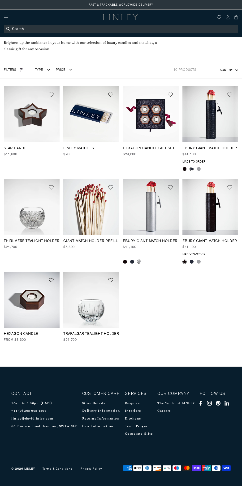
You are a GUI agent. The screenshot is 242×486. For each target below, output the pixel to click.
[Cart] (236, 17)
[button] (51, 94)
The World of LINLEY (176, 403)
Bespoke (132, 403)
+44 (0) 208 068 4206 (28, 411)
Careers (164, 411)
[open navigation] (6, 17)
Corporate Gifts (139, 434)
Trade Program (138, 426)
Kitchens (133, 418)
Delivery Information (101, 411)
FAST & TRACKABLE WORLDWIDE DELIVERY (121, 4)
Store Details (93, 403)
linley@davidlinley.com (32, 418)
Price (60, 69)
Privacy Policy (91, 468)
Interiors (133, 411)
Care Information (98, 426)
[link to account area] (227, 17)
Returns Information (101, 418)
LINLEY (29, 468)
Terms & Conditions (58, 468)
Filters (10, 69)
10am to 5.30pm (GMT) (31, 403)
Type (39, 69)
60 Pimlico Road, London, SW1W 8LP (44, 426)
